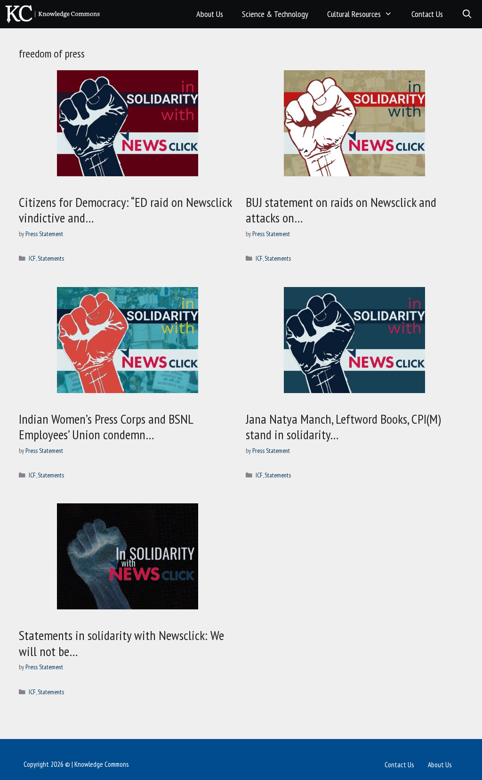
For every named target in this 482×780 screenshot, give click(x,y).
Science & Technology (275, 13)
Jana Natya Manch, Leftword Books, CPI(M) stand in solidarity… (343, 426)
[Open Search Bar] (467, 14)
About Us (209, 13)
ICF (32, 258)
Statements (51, 258)
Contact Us (427, 13)
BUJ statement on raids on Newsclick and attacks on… (341, 210)
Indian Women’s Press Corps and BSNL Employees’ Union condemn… (106, 426)
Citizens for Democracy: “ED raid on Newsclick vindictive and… (125, 210)
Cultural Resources (354, 13)
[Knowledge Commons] (55, 14)
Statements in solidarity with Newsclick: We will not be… (121, 643)
